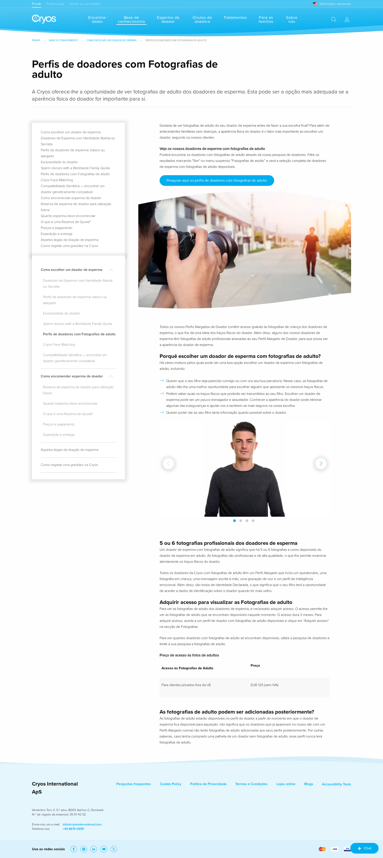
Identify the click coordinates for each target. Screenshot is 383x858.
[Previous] (168, 463)
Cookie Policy (170, 784)
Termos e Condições (251, 784)
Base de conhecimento (131, 19)
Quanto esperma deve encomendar (68, 216)
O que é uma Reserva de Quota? (65, 222)
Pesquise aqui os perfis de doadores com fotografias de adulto (217, 180)
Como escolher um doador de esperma (112, 40)
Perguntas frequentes (133, 784)
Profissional (55, 4)
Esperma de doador (168, 19)
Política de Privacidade (208, 784)
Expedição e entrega (56, 234)
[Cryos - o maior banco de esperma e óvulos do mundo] (44, 19)
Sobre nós (292, 19)
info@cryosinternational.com (82, 824)
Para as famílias (266, 19)
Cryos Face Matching (57, 180)
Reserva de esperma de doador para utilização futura (78, 390)
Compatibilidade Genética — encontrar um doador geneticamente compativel (75, 358)
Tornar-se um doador (85, 4)
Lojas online (285, 784)
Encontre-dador (97, 19)
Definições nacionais (335, 4)
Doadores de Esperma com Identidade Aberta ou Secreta (77, 283)
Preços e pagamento (56, 228)
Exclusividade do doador (59, 162)
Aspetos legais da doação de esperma (69, 240)
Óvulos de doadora (202, 19)
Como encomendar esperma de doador (71, 198)
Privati (36, 4)
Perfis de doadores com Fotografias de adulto (75, 174)
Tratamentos (235, 17)
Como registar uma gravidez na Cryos (69, 246)
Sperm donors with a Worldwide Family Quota (75, 168)
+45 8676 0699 (73, 829)
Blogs (308, 784)
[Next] (320, 463)
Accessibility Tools (336, 784)
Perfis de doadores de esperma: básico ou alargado (75, 300)
